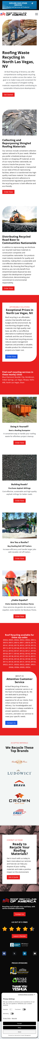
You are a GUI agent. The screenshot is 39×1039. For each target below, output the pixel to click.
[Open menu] (36, 14)
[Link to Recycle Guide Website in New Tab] (19, 980)
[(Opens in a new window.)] (19, 945)
